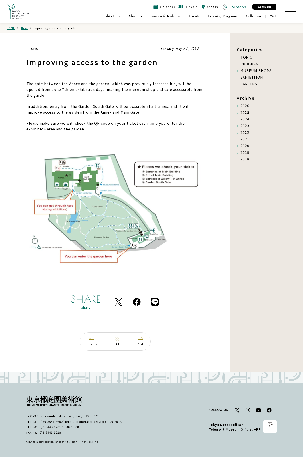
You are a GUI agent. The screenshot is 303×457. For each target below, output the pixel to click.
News (24, 28)
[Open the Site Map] (290, 11)
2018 (244, 159)
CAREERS (248, 83)
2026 (244, 105)
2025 (244, 112)
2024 (244, 119)
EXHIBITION (251, 77)
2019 (244, 152)
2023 (244, 125)
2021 (244, 139)
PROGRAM (249, 63)
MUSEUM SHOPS (256, 70)
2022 (244, 132)
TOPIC (246, 57)
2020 (244, 145)
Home (11, 28)
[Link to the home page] (18, 11)
